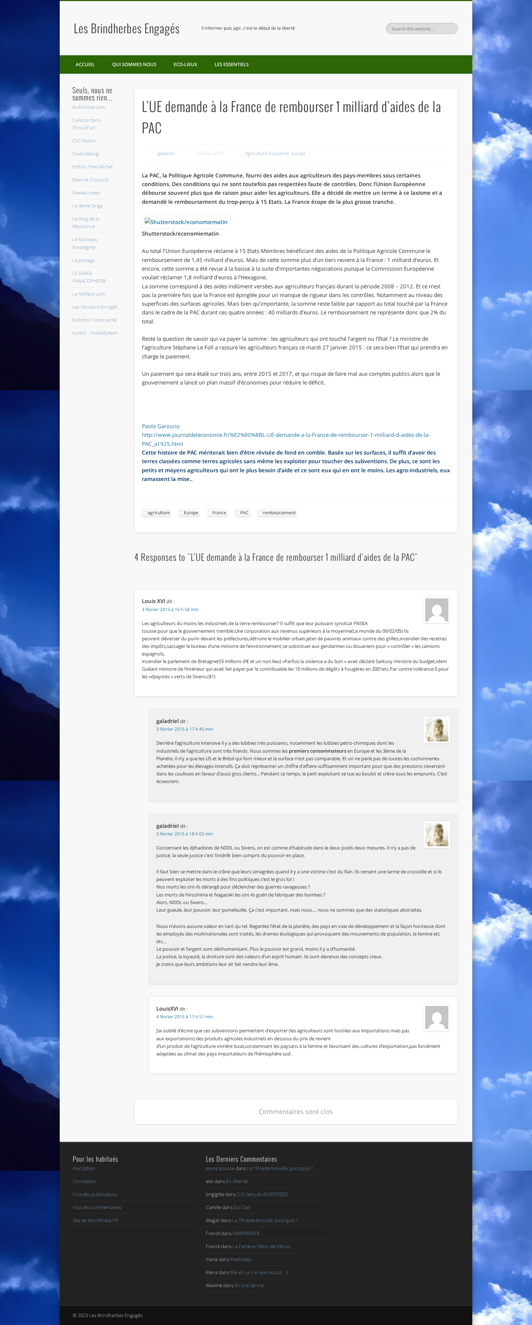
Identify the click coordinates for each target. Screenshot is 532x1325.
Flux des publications (95, 1194)
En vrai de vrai (249, 1285)
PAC (244, 512)
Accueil (85, 64)
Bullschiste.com (88, 107)
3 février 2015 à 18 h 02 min (184, 834)
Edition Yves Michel (92, 166)
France (219, 512)
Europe (191, 512)
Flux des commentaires (97, 1207)
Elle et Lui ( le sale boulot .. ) (259, 1272)
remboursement (279, 512)
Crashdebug (85, 153)
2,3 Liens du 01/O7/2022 (262, 1194)
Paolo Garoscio (161, 426)
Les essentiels (232, 64)
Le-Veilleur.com (88, 294)
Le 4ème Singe (87, 205)
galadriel (166, 153)
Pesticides (241, 1259)
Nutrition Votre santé (94, 320)
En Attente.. (238, 1181)
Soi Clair (242, 1207)
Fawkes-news (86, 192)
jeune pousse (220, 1168)
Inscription (84, 1168)
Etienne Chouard (90, 179)
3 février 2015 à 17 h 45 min (184, 729)
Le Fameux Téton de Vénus (261, 1246)
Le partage (83, 260)
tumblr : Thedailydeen (95, 333)
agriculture (159, 512)
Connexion (84, 1181)
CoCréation (84, 140)
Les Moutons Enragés (95, 307)
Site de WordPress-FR (95, 1220)
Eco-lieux (185, 64)
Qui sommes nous (134, 64)
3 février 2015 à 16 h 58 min (170, 609)
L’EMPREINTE (246, 1233)
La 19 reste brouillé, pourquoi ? (280, 1168)
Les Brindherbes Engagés (127, 28)
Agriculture (256, 153)
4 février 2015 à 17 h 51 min (184, 1017)
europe (298, 153)
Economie (279, 153)
